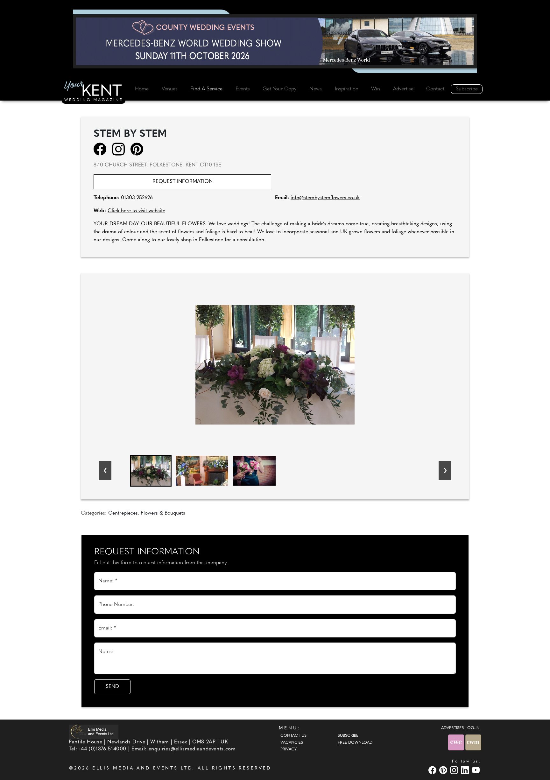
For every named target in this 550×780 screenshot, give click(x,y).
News (315, 89)
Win (375, 89)
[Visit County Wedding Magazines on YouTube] (476, 770)
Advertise (403, 89)
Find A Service (206, 89)
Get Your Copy (279, 89)
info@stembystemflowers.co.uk (325, 197)
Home (142, 89)
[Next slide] (445, 470)
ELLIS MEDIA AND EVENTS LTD (142, 768)
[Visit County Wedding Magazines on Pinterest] (444, 770)
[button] (151, 471)
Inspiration (346, 89)
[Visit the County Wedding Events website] (456, 742)
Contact (435, 89)
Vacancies (291, 743)
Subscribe (467, 89)
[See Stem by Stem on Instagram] (120, 148)
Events (243, 89)
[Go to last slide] (105, 470)
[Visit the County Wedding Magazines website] (473, 742)
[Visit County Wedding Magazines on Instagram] (455, 770)
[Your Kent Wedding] (93, 92)
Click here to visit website (136, 211)
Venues (170, 89)
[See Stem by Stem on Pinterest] (138, 148)
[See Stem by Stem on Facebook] (102, 148)
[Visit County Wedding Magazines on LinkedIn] (465, 770)
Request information (182, 181)
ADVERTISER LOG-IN (460, 728)
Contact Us (293, 736)
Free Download (355, 743)
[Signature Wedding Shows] (275, 41)
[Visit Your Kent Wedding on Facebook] (433, 770)
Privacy (288, 749)
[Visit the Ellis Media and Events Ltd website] (93, 731)
